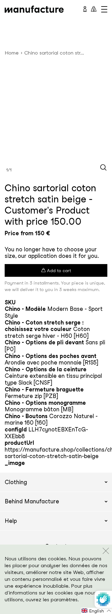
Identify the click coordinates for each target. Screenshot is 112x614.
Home (12, 53)
